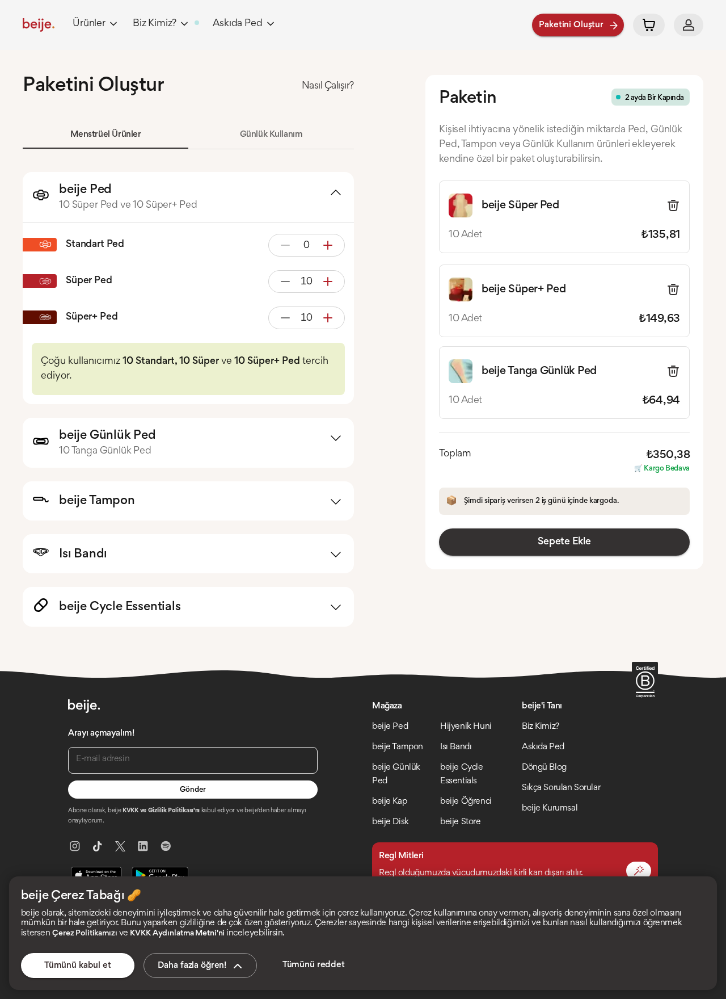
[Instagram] (75, 846)
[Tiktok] (97, 846)
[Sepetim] (649, 25)
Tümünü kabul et (77, 965)
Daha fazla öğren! (192, 965)
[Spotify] (165, 846)
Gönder (192, 790)
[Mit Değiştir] (638, 871)
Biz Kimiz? (154, 23)
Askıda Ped (237, 23)
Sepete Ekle (564, 542)
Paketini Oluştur (571, 25)
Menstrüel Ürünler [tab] (105, 134)
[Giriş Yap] (688, 25)
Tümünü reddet (313, 965)
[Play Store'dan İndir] (160, 875)
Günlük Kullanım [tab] (271, 134)
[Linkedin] (143, 846)
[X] (120, 846)
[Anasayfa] (38, 25)
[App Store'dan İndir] (96, 875)
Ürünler (89, 23)
